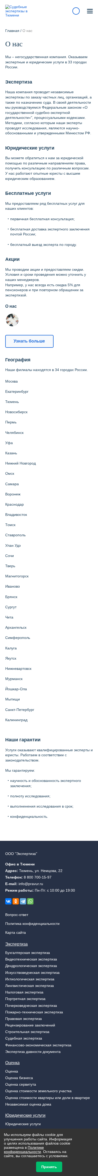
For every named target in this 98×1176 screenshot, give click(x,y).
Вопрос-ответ (16, 915)
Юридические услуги (25, 1115)
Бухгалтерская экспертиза (27, 953)
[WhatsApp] (30, 901)
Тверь (10, 566)
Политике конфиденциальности (24, 1149)
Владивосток (16, 514)
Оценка (12, 1062)
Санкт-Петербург (19, 710)
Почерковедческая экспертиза (31, 1005)
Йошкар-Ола (16, 689)
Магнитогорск (16, 576)
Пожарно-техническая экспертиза (34, 1012)
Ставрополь (15, 535)
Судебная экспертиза (23, 1038)
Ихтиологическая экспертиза (29, 979)
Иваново (12, 586)
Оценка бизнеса (19, 1078)
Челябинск (14, 432)
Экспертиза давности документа (33, 1052)
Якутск (10, 658)
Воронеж (12, 494)
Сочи (9, 556)
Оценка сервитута (20, 1084)
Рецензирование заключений (30, 1025)
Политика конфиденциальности (32, 923)
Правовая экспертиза (23, 1019)
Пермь (10, 422)
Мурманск (13, 679)
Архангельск (15, 627)
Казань (11, 453)
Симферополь (17, 638)
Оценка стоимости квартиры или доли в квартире (47, 1098)
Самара (12, 484)
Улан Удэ (13, 545)
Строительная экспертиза (27, 1032)
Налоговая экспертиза (24, 992)
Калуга (11, 648)
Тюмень (12, 402)
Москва (11, 381)
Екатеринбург (16, 391)
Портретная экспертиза (25, 999)
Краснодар (14, 504)
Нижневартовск (18, 668)
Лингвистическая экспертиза (29, 986)
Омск (9, 473)
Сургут (10, 607)
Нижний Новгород (20, 463)
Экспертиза (16, 944)
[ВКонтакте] (8, 901)
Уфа (9, 443)
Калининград (16, 720)
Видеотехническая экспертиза (31, 959)
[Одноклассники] (16, 901)
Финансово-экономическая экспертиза (38, 1045)
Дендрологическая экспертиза (31, 966)
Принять (49, 1167)
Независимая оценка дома (28, 1104)
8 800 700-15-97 (37, 877)
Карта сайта (15, 932)
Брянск (11, 597)
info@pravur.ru (31, 884)
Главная (12, 31)
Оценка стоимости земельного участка (38, 1091)
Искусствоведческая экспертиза (32, 972)
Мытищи (12, 699)
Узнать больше (29, 341)
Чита (9, 617)
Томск (10, 525)
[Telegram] (23, 901)
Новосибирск (16, 412)
